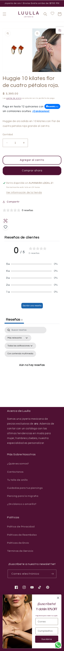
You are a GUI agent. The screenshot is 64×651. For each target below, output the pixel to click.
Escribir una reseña (32, 305)
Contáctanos (15, 472)
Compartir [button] (13, 202)
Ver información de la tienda (24, 192)
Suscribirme (47, 639)
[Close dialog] (58, 598)
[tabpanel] (32, 365)
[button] (4, 14)
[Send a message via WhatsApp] (58, 645)
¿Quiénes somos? (18, 463)
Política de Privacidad (20, 526)
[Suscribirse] (52, 574)
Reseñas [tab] (14, 319)
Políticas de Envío (18, 543)
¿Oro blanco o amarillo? (21, 504)
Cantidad (8, 134)
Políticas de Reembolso (22, 535)
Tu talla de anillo (17, 480)
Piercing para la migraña (22, 496)
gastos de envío (13, 98)
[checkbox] (20, 353)
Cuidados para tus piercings (24, 488)
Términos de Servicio (20, 551)
